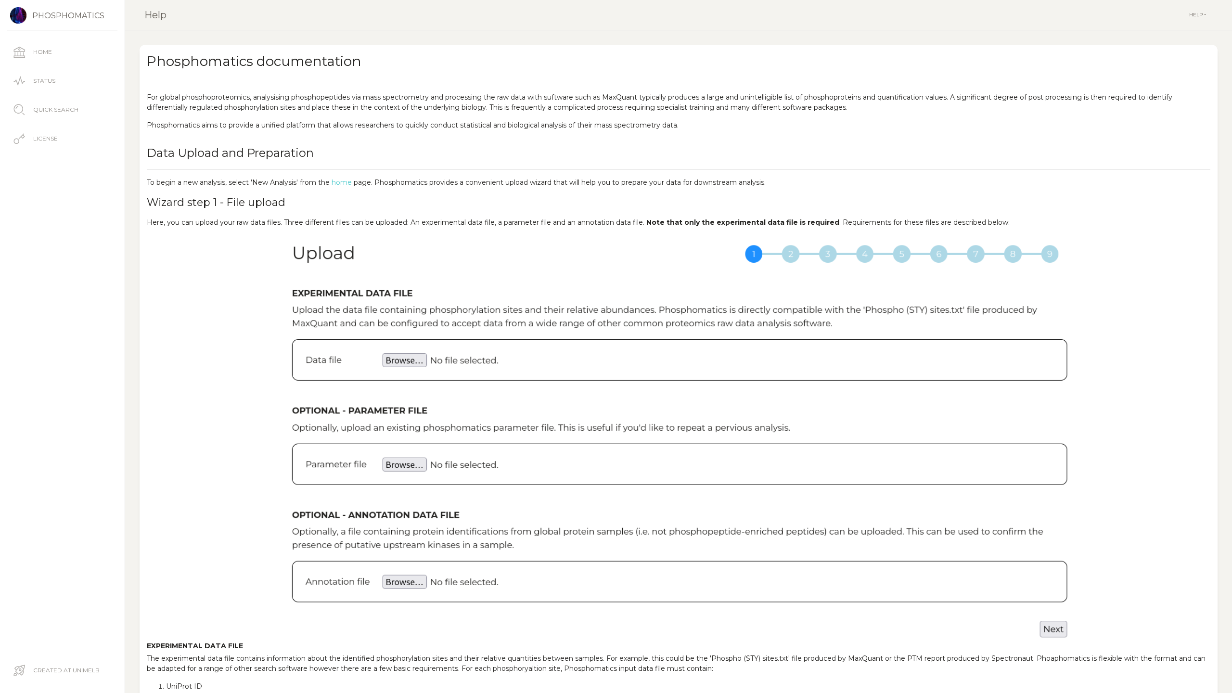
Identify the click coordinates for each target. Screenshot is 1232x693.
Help (155, 15)
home (342, 182)
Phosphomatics (68, 15)
